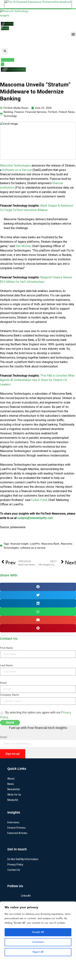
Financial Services (35, 111)
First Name (6, 647)
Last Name (6, 665)
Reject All (38, 952)
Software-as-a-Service (17, 170)
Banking (8, 111)
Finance (19, 111)
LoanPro (35, 543)
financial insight (19, 543)
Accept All (38, 932)
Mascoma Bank (50, 543)
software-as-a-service (33, 547)
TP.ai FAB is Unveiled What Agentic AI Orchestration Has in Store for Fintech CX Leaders (37, 380)
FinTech (52, 111)
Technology (10, 115)
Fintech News (67, 111)
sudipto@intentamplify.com (35, 518)
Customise (38, 942)
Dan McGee (23, 246)
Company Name (9, 694)
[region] (38, 930)
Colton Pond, (39, 500)
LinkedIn (26, 896)
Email (3, 682)
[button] (73, 34)
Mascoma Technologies (15, 165)
